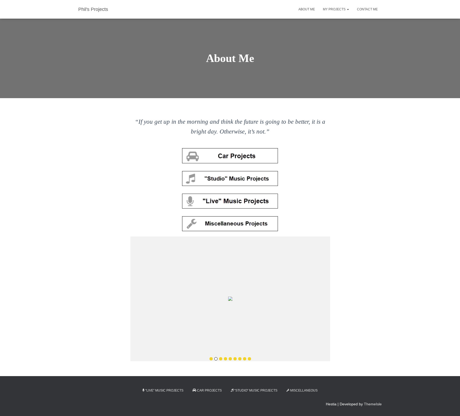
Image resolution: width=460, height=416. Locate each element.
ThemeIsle (373, 404)
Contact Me (367, 9)
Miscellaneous (304, 390)
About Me (306, 9)
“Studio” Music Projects (255, 390)
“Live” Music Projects (164, 390)
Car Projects (209, 390)
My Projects (334, 9)
